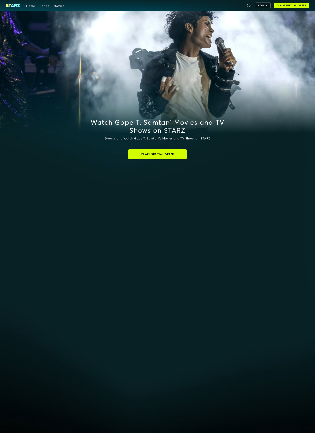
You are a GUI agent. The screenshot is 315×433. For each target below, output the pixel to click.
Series (44, 6)
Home (30, 6)
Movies (59, 6)
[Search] (249, 5)
